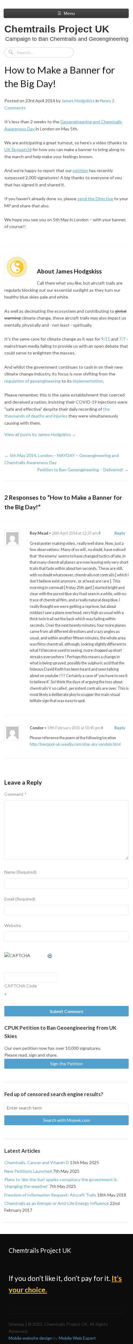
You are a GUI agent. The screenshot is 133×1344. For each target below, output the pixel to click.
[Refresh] (50, 955)
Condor (37, 728)
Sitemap (16, 1324)
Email (19, 898)
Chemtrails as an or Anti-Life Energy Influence (56, 1203)
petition (80, 170)
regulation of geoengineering (32, 381)
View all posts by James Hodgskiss (40, 434)
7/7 (122, 338)
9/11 (105, 338)
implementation (88, 381)
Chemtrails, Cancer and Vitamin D (36, 1162)
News (105, 100)
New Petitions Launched (28, 1171)
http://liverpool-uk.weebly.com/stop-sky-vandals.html (75, 744)
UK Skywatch (17, 149)
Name (20, 872)
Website (12, 925)
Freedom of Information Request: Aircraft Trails (50, 1195)
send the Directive (95, 198)
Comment (15, 794)
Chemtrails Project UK (56, 29)
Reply (119, 533)
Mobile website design (30, 1338)
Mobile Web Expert (77, 1338)
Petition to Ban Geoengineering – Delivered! (83, 469)
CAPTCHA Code (20, 985)
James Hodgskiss (78, 100)
